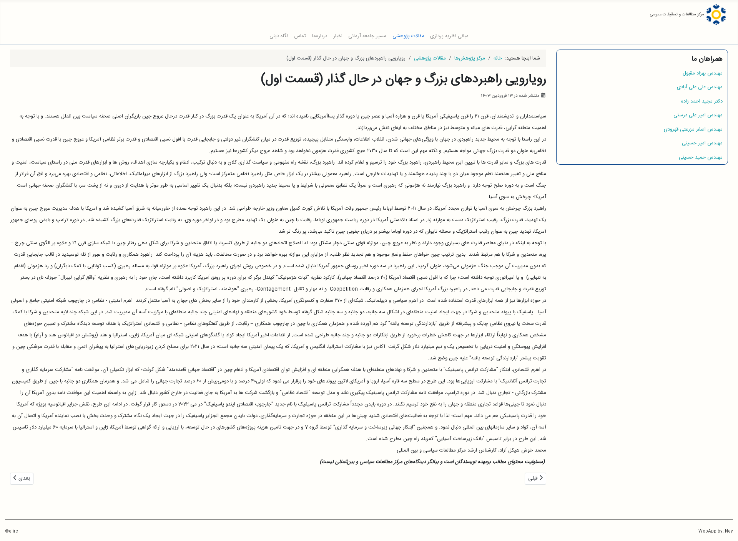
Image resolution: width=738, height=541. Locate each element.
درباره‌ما (319, 36)
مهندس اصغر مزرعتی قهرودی (693, 129)
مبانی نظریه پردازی (449, 36)
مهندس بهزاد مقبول (703, 73)
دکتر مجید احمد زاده (702, 101)
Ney (729, 531)
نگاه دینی (278, 36)
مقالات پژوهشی (408, 36)
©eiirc (11, 531)
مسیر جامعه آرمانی (367, 36)
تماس (300, 36)
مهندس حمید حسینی (701, 157)
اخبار (337, 36)
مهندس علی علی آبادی (700, 87)
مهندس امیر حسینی (702, 143)
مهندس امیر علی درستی (698, 115)
